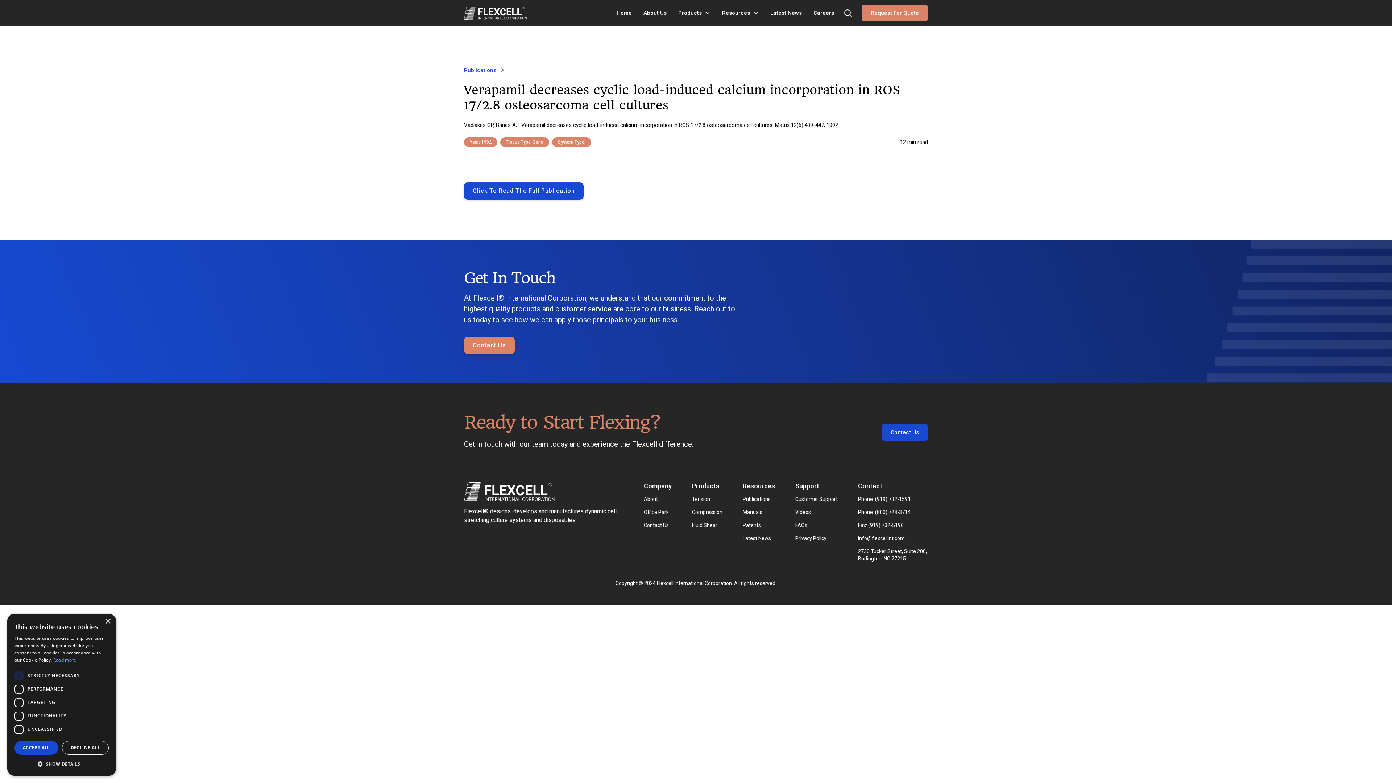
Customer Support (816, 499)
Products (690, 13)
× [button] (108, 621)
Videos (803, 512)
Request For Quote (895, 13)
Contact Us (489, 345)
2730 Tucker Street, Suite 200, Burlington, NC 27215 (893, 555)
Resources (736, 13)
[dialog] (61, 695)
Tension (701, 499)
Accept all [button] (36, 748)
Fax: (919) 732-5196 (881, 525)
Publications (757, 499)
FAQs (801, 525)
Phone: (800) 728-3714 (884, 512)
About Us (655, 13)
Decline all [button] (85, 748)
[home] (495, 13)
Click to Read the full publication (524, 190)
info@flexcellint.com (881, 538)
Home (624, 13)
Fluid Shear (704, 525)
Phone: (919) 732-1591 (884, 499)
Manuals (752, 512)
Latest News (786, 13)
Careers (823, 13)
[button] (694, 13)
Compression (707, 512)
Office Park (656, 512)
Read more (64, 660)
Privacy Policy (810, 538)
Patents (752, 525)
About (651, 499)
